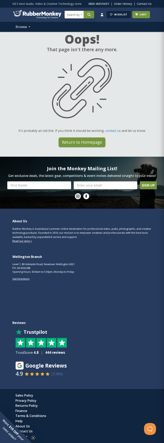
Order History (123, 4)
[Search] (89, 14)
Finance (21, 411)
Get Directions (21, 279)
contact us (113, 130)
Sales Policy (24, 395)
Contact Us (144, 4)
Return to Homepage (82, 142)
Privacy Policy (25, 400)
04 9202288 (23, 268)
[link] (78, 196)
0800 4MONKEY (98, 4)
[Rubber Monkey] (36, 17)
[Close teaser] (33, 438)
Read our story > (22, 241)
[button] (16, 427)
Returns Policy (26, 405)
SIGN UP (148, 185)
